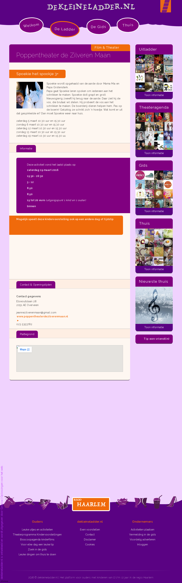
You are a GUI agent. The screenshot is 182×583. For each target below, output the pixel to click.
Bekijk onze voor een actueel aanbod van (65, 225)
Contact (90, 534)
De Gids (98, 26)
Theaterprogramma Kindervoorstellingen (37, 534)
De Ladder (65, 29)
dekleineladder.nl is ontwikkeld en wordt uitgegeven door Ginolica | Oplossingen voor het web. (1, 522)
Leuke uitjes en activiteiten (37, 529)
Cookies (90, 544)
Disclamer (90, 539)
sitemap (4, 581)
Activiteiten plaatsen (142, 529)
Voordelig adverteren (142, 539)
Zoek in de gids (37, 549)
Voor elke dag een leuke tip (37, 544)
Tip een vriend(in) (156, 338)
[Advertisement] (69, 255)
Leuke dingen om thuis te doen (37, 554)
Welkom (31, 25)
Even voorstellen (90, 529)
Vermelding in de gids (142, 534)
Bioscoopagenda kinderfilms (37, 539)
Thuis (128, 25)
